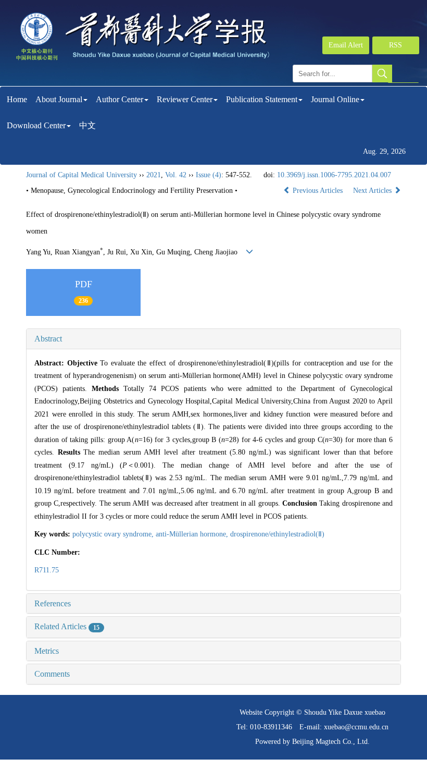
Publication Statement (261, 99)
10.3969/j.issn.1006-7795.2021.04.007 (334, 175)
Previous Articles (318, 190)
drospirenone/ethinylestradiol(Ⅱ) (277, 534)
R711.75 (46, 570)
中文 (87, 125)
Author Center (119, 99)
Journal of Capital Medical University (81, 175)
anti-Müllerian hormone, (193, 534)
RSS (395, 45)
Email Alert (346, 45)
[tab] (213, 339)
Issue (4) (208, 175)
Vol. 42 (175, 175)
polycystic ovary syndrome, (114, 534)
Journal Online (335, 99)
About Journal (58, 99)
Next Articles (373, 190)
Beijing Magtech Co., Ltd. (331, 741)
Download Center (36, 125)
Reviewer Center (184, 99)
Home (17, 99)
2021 (153, 175)
